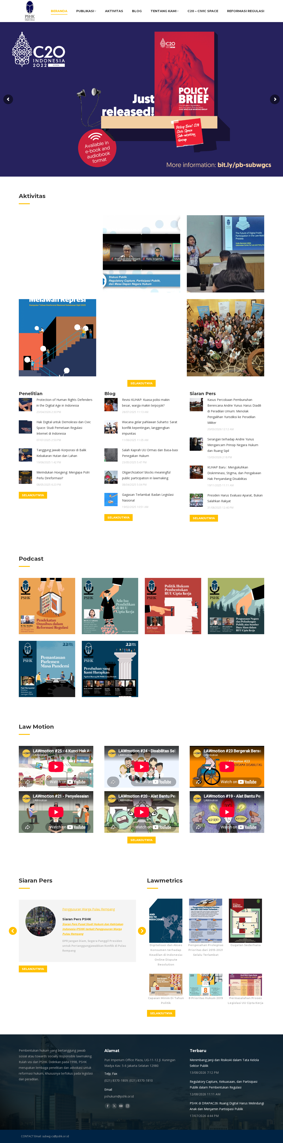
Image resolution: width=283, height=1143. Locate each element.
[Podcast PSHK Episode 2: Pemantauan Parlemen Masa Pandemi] (47, 669)
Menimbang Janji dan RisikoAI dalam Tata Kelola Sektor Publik (224, 1063)
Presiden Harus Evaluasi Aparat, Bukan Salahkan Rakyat (235, 498)
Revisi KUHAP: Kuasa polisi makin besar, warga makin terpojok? (146, 402)
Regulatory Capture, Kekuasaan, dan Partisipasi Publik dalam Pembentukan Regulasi (223, 1084)
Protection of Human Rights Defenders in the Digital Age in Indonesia (64, 402)
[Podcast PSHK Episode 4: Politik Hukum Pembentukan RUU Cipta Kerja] (173, 606)
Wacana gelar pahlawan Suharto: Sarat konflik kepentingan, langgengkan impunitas (149, 428)
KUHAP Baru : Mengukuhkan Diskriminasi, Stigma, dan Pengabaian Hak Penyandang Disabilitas (234, 473)
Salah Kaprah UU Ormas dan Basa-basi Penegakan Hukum (150, 453)
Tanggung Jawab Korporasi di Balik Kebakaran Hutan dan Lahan (61, 453)
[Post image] (25, 404)
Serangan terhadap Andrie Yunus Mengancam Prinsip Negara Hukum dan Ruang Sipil (232, 445)
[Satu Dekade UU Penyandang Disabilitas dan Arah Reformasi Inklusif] (225, 337)
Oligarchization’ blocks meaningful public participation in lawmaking (146, 475)
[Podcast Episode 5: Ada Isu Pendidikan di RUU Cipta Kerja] (110, 606)
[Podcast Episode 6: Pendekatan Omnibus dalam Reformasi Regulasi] (47, 606)
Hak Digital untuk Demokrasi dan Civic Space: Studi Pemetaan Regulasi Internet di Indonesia (63, 428)
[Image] (40, 921)
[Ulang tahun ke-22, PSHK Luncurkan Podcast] (110, 669)
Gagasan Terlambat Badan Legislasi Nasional (148, 497)
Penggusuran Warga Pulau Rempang (88, 909)
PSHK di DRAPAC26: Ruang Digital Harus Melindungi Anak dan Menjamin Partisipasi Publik (227, 1106)
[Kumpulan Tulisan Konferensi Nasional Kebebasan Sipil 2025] (57, 337)
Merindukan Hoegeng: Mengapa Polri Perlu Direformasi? (63, 475)
